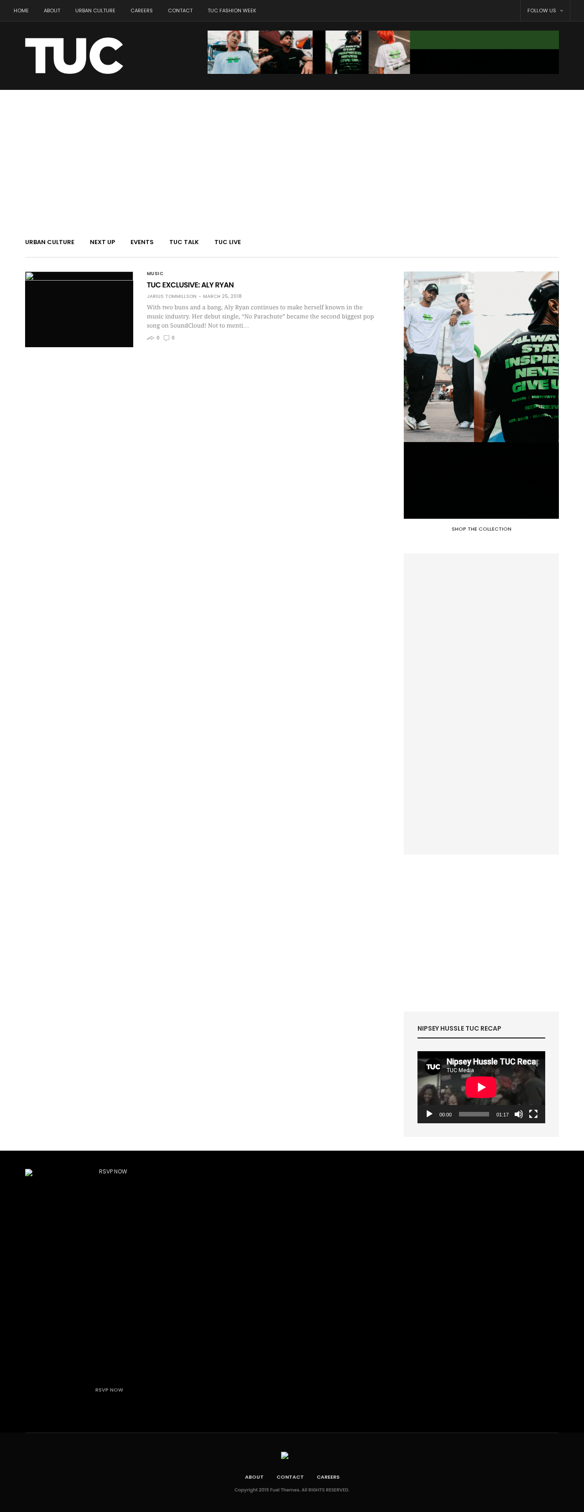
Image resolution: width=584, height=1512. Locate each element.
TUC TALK (184, 242)
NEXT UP (102, 242)
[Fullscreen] (533, 1114)
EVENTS (142, 242)
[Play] (429, 1114)
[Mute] (518, 1114)
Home (21, 10)
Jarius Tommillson (172, 296)
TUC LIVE (227, 242)
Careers (141, 10)
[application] (481, 1087)
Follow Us (542, 10)
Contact (180, 10)
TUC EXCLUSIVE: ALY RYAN (190, 285)
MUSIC (155, 273)
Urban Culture (95, 10)
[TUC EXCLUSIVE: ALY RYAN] (79, 309)
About (52, 10)
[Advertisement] (292, 158)
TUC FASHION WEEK (232, 10)
